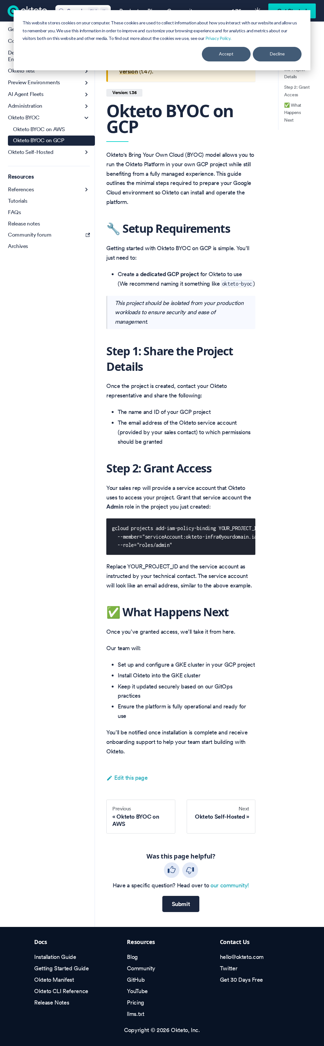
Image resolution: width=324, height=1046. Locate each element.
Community (141, 968)
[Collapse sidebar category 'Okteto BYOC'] (86, 118)
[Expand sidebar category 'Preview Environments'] (86, 83)
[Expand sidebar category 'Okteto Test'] (86, 71)
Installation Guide (55, 956)
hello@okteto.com (242, 956)
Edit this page (130, 777)
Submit (181, 904)
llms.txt (135, 1013)
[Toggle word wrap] (234, 527)
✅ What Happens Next (292, 112)
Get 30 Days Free (241, 979)
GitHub (136, 979)
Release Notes (51, 1002)
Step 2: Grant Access (296, 91)
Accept (226, 53)
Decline (277, 53)
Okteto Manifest (54, 979)
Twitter (228, 968)
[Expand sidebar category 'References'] (86, 189)
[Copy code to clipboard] (246, 527)
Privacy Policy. (218, 38)
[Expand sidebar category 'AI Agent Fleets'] (86, 94)
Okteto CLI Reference (61, 991)
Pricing (135, 1002)
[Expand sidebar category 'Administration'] (86, 106)
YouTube (137, 991)
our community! (229, 885)
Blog (132, 956)
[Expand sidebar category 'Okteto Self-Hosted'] (86, 152)
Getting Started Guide (61, 968)
